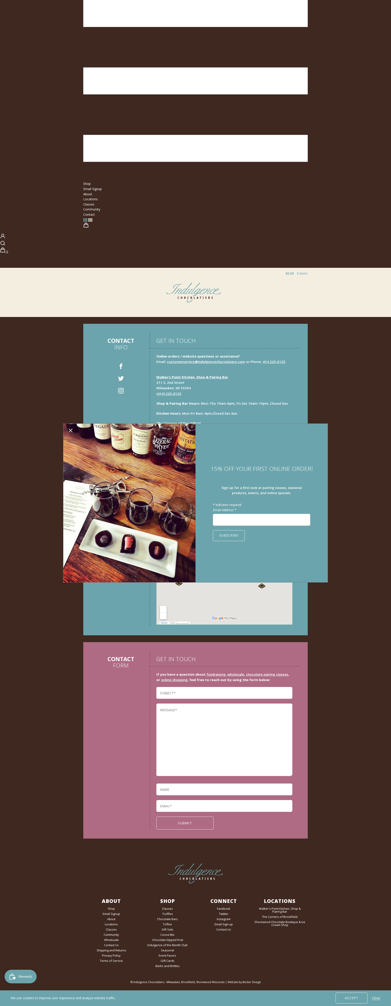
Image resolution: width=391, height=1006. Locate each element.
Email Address (224, 510)
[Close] (70, 431)
